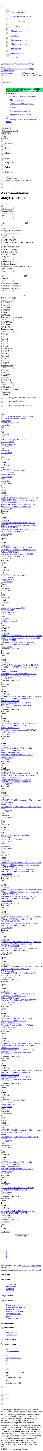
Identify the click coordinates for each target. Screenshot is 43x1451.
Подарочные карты (13, 1314)
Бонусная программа (14, 1311)
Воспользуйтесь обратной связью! (27, 1270)
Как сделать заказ (13, 1309)
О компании (11, 1284)
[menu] (29, 74)
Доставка (9, 1316)
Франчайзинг (11, 1286)
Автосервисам (11, 1332)
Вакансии (10, 1289)
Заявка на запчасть (13, 1305)
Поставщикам (11, 1335)
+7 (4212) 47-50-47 (13, 1367)
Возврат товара (12, 1318)
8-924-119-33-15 (12, 1362)
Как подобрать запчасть (15, 1307)
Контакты (10, 1291)
